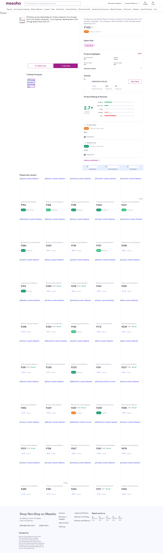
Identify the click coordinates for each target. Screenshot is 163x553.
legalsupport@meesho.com (36, 546)
